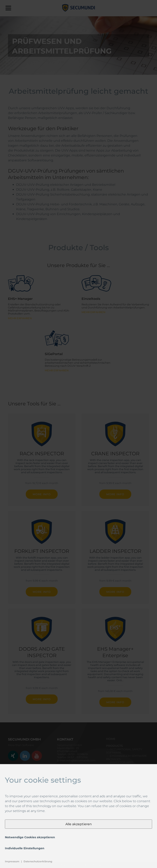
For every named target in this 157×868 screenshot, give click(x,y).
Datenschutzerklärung (38, 861)
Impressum (12, 861)
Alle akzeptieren (78, 824)
